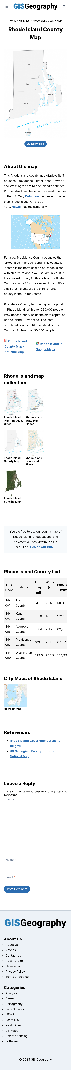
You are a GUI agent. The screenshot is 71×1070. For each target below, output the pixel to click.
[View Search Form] (64, 7)
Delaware (32, 196)
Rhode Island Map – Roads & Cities (13, 420)
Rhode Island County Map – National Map (15, 347)
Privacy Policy (15, 971)
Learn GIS (12, 1020)
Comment (10, 799)
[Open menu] (7, 6)
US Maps (24, 20)
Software (11, 1041)
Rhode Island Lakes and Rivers (33, 461)
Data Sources (14, 1009)
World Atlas (13, 1025)
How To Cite (14, 960)
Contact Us (13, 955)
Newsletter (12, 966)
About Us (11, 944)
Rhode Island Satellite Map (12, 500)
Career (10, 998)
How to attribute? (42, 547)
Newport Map (12, 708)
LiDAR (9, 1014)
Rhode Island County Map (12, 459)
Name (10, 860)
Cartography (14, 1004)
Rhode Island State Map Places (33, 420)
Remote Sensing (16, 1036)
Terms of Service (17, 976)
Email (10, 877)
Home (12, 20)
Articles (10, 950)
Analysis (11, 993)
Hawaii (17, 206)
